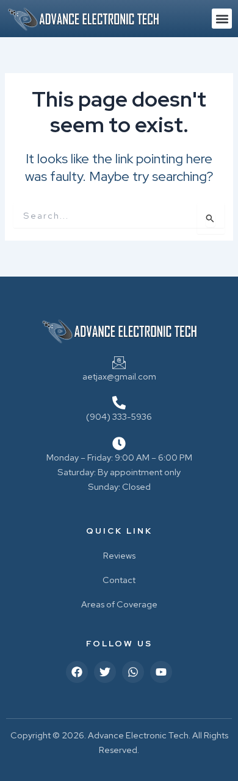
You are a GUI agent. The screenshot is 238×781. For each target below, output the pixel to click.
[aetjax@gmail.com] (119, 362)
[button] (222, 19)
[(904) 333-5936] (119, 402)
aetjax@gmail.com (119, 376)
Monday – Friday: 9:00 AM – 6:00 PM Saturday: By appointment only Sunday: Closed (119, 471)
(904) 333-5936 (119, 416)
